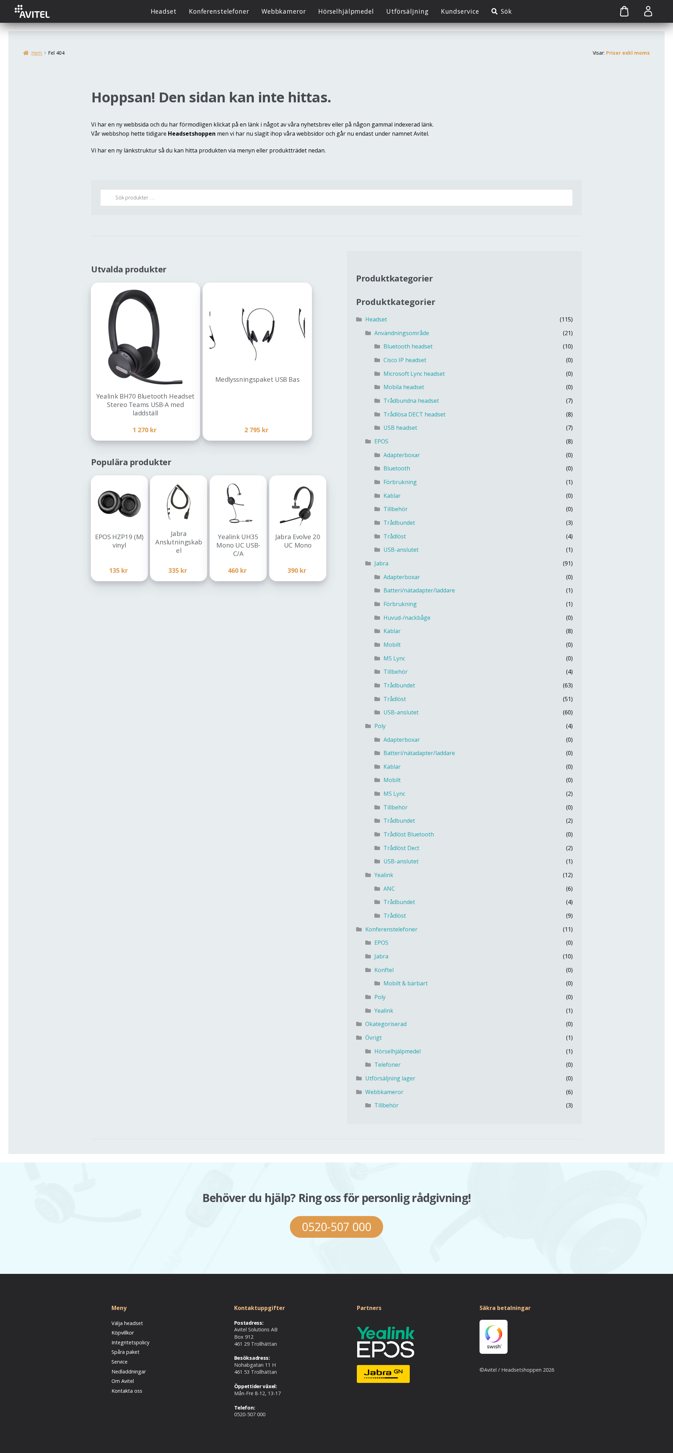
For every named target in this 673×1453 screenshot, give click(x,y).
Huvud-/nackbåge (406, 618)
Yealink (383, 875)
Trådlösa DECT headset (414, 414)
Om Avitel (122, 1381)
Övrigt (373, 1037)
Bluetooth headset (408, 346)
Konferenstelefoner (219, 11)
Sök (506, 11)
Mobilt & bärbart (405, 983)
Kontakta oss (126, 1390)
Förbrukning (400, 482)
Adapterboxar (401, 455)
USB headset (400, 428)
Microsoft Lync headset (414, 374)
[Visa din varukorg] (616, 11)
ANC (389, 888)
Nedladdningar (128, 1371)
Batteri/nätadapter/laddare (419, 590)
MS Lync (394, 658)
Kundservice (460, 11)
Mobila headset (403, 387)
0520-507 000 (336, 1226)
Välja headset (127, 1323)
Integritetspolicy (130, 1342)
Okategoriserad (386, 1024)
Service (119, 1361)
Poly (380, 726)
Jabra (381, 563)
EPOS (381, 441)
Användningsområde (401, 333)
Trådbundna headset (411, 401)
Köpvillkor (122, 1332)
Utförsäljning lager (390, 1078)
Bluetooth (396, 468)
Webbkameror (283, 11)
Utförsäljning (407, 11)
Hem (36, 52)
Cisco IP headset (404, 360)
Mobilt (392, 645)
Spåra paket (125, 1352)
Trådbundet (399, 523)
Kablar (392, 496)
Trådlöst (394, 536)
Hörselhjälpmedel (346, 11)
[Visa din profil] (648, 11)
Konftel (384, 970)
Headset (164, 11)
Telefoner (387, 1064)
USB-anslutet (401, 550)
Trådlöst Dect (401, 848)
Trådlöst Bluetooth (408, 834)
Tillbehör (395, 509)
